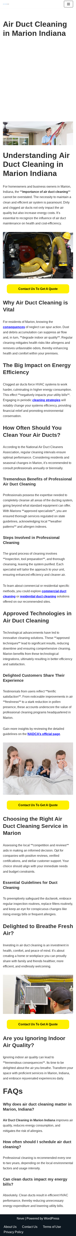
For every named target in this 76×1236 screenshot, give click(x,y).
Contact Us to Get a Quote (38, 288)
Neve (20, 1218)
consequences (14, 327)
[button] (38, 288)
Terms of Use (52, 1226)
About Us (10, 1226)
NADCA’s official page (43, 734)
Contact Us (29, 1226)
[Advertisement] (38, 81)
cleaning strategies (46, 400)
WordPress (51, 1218)
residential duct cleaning (38, 596)
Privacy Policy (13, 1232)
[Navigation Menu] (68, 4)
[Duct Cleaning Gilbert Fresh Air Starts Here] (7, 4)
